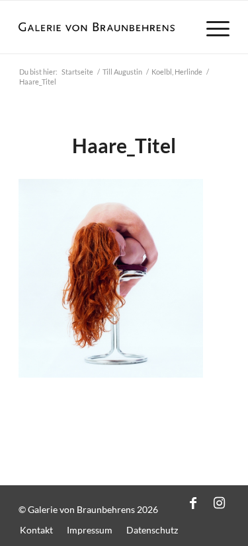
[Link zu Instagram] (219, 502)
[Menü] (211, 27)
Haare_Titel (124, 145)
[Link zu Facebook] (193, 502)
